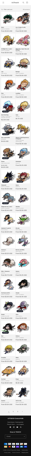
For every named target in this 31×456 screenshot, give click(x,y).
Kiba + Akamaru (5, 271)
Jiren (17, 314)
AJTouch (9, 450)
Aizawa (17, 292)
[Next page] (22, 411)
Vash (17, 114)
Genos (3, 161)
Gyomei (3, 400)
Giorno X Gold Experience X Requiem (22, 138)
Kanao (3, 314)
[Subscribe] (24, 436)
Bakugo (18, 71)
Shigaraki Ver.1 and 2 (6, 206)
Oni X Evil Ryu (5, 114)
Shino (17, 357)
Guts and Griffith (5, 137)
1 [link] (8, 411)
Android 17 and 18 (6, 228)
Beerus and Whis (20, 249)
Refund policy (25, 450)
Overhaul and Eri (5, 292)
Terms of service (16, 452)
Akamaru (3, 249)
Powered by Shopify (15, 450)
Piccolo (18, 228)
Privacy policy (7, 452)
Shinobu (18, 206)
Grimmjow (18, 161)
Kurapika (3, 357)
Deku (2, 27)
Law (2, 71)
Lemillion (18, 93)
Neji (2, 336)
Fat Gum (3, 379)
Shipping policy (25, 452)
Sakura (17, 271)
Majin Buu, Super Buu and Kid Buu (22, 49)
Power (17, 379)
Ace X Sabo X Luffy (21, 27)
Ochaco (18, 336)
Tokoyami (3, 185)
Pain (2, 93)
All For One (18, 400)
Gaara (17, 185)
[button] (3, 2)
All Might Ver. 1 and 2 (6, 49)
